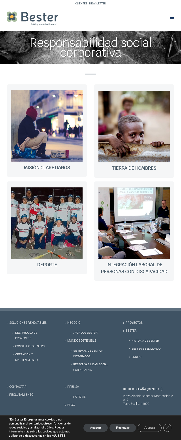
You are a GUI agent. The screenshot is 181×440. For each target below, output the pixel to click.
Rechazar (122, 428)
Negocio (73, 323)
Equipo (136, 356)
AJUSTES (59, 436)
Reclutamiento (21, 395)
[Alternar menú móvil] (172, 17)
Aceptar (95, 428)
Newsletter (97, 3)
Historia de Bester (145, 340)
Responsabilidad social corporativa (90, 367)
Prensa (73, 387)
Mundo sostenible (81, 341)
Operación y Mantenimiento (26, 357)
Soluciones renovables (28, 323)
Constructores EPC (30, 346)
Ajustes (149, 428)
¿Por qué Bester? (85, 332)
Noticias (79, 396)
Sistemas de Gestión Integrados (88, 353)
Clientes (81, 3)
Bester (131, 331)
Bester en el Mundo (146, 348)
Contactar (17, 387)
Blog (71, 405)
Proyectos (134, 323)
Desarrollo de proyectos (26, 335)
